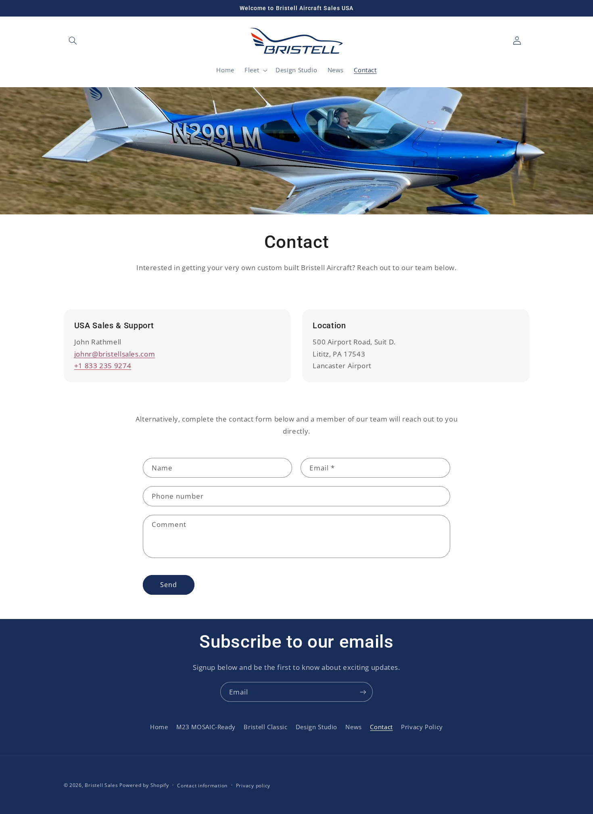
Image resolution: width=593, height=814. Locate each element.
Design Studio (316, 727)
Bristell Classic (265, 727)
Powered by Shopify (144, 785)
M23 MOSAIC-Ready (206, 727)
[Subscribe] (363, 692)
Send (168, 584)
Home (159, 727)
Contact (381, 727)
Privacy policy (253, 786)
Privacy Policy (422, 727)
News (353, 727)
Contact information (202, 786)
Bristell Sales (101, 785)
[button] (73, 40)
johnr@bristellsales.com (114, 354)
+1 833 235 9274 (102, 365)
